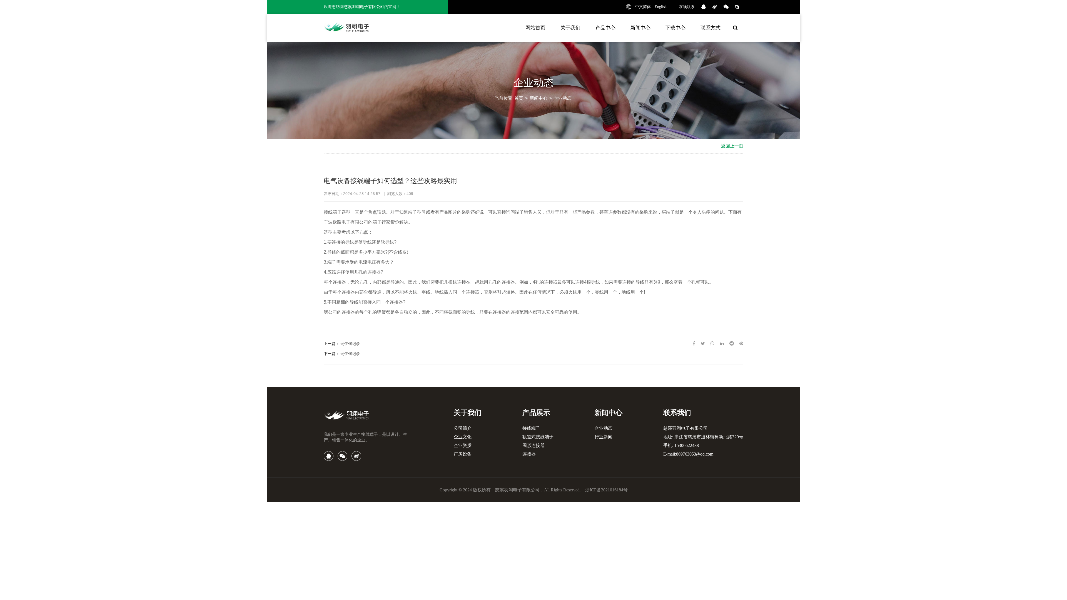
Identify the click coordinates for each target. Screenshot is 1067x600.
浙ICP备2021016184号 (606, 490)
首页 (518, 98)
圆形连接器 (533, 445)
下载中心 (675, 28)
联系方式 (710, 28)
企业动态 (563, 98)
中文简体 (643, 7)
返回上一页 (732, 146)
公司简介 (463, 428)
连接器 (529, 454)
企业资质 (463, 445)
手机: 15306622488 (681, 445)
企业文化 (463, 436)
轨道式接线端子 (538, 436)
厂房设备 (463, 454)
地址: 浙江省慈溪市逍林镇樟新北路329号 (703, 436)
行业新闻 (603, 436)
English (661, 7)
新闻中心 (640, 28)
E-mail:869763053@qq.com (688, 454)
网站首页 (535, 28)
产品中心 (605, 28)
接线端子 (531, 428)
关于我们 (570, 28)
